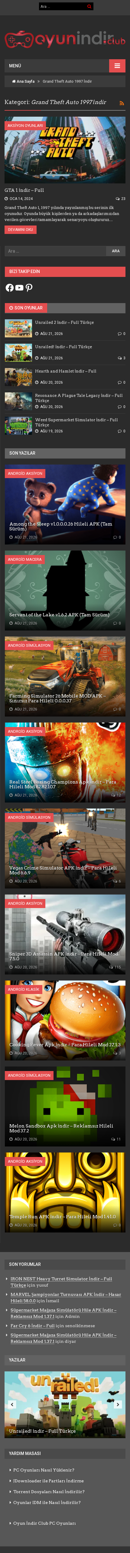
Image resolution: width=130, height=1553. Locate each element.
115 (117, 967)
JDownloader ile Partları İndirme (48, 1480)
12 (118, 795)
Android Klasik (23, 989)
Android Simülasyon (29, 645)
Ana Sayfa (25, 81)
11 (118, 1139)
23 (122, 199)
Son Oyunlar (28, 307)
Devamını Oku (20, 230)
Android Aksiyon (25, 473)
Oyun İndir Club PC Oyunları (44, 1523)
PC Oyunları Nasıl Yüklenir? (43, 1470)
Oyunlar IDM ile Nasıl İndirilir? (47, 1502)
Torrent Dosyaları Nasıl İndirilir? (49, 1491)
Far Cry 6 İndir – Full (33, 1325)
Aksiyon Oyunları (25, 125)
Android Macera (25, 559)
